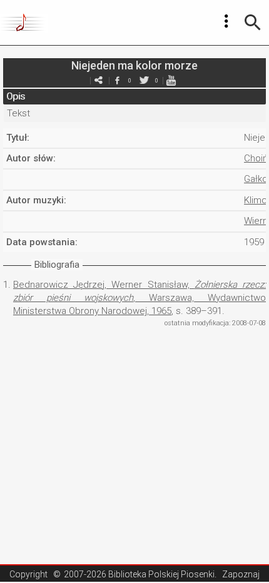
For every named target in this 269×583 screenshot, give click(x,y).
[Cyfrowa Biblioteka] (24, 22)
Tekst (18, 113)
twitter (144, 80)
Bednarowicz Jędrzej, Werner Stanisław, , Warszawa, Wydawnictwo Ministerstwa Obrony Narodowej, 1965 (139, 298)
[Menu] (226, 21)
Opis (15, 96)
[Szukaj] (252, 22)
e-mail (98, 80)
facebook (117, 80)
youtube (171, 80)
